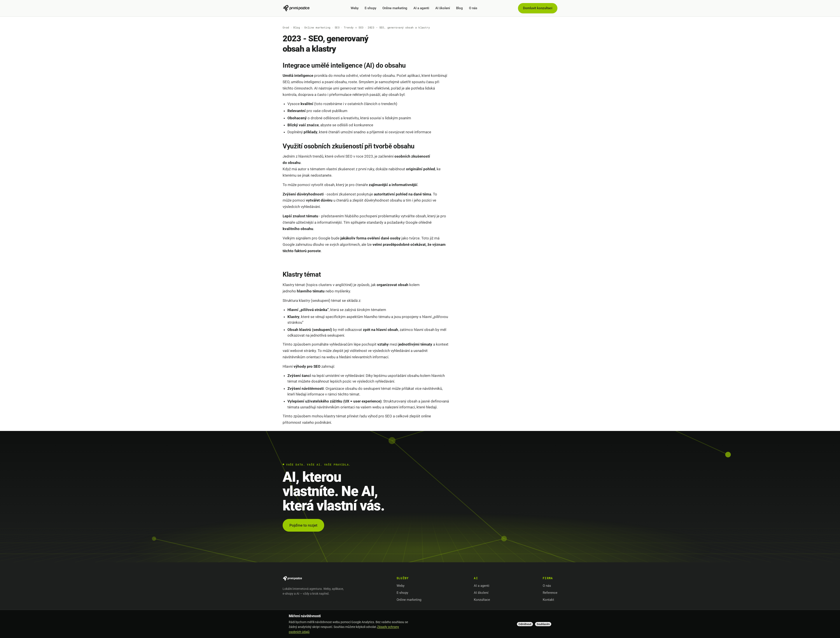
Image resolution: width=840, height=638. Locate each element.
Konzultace (482, 600)
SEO (337, 27)
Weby (355, 8)
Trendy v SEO (354, 27)
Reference (550, 593)
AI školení (442, 8)
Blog (459, 8)
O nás (473, 8)
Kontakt (548, 600)
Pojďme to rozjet (303, 525)
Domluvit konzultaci (537, 8)
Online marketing (394, 8)
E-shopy (370, 8)
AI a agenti (421, 8)
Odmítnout (524, 624)
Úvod (286, 27)
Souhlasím (543, 624)
